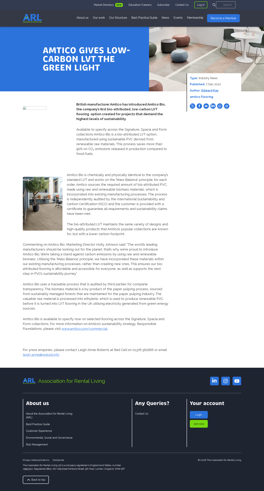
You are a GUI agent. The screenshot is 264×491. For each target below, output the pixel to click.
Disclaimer (58, 460)
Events (178, 17)
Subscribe (163, 4)
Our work (99, 17)
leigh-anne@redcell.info (41, 355)
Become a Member (223, 18)
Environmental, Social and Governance (49, 437)
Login (198, 414)
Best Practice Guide (144, 17)
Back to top (38, 479)
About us (83, 17)
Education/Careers (140, 4)
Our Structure (118, 17)
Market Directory (104, 4)
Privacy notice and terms (36, 460)
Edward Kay (210, 90)
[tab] (108, 5)
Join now (198, 423)
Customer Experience (39, 430)
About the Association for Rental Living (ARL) (49, 415)
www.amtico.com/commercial (84, 329)
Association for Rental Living (71, 381)
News (165, 17)
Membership (195, 17)
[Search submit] (214, 5)
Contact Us (182, 4)
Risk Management (37, 444)
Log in (201, 4)
